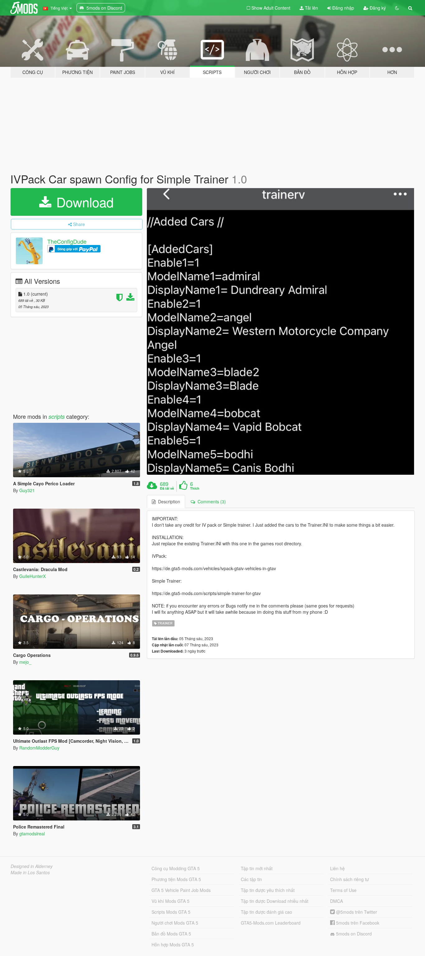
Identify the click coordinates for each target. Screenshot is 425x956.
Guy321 (27, 490)
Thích (194, 488)
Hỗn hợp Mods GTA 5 (173, 944)
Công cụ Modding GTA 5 (176, 868)
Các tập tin (251, 879)
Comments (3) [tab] (210, 501)
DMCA (336, 901)
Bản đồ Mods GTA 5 (171, 934)
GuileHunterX (32, 576)
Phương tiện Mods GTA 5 (176, 879)
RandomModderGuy (39, 748)
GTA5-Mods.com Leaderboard (271, 923)
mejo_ (25, 662)
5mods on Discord (353, 934)
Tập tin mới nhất (257, 868)
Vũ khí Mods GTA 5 (170, 901)
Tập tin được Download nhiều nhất (274, 901)
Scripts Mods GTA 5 (171, 912)
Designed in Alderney (32, 866)
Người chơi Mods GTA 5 (175, 923)
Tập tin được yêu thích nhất (268, 890)
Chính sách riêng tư (349, 879)
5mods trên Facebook (357, 923)
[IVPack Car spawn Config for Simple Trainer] (281, 331)
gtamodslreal (32, 833)
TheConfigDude (66, 241)
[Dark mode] (397, 8)
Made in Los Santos (30, 872)
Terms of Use (343, 890)
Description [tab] (168, 501)
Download (83, 201)
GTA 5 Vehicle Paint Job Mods (181, 890)
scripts (57, 416)
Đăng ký (377, 8)
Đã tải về (167, 488)
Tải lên (311, 8)
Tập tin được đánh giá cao (266, 912)
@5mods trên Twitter (356, 912)
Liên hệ (337, 868)
